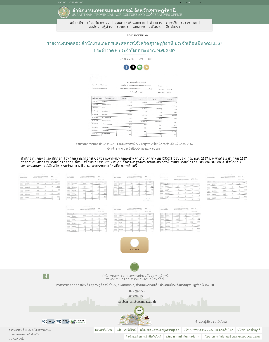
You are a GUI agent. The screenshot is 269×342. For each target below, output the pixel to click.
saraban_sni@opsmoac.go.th (137, 301)
